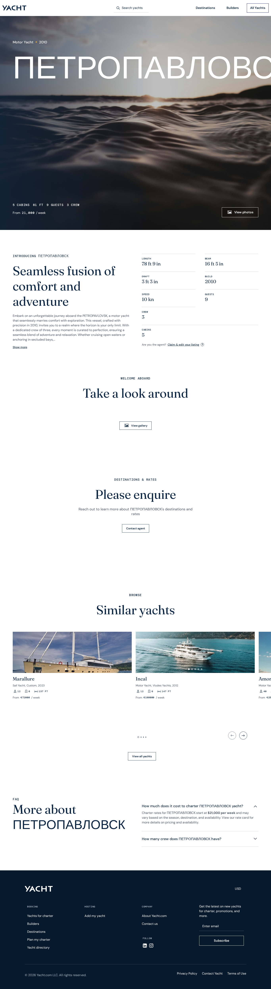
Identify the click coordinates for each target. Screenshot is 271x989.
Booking (32, 906)
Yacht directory (38, 947)
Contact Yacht (212, 973)
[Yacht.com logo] (39, 889)
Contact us (150, 924)
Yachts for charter (40, 916)
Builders (233, 8)
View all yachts (142, 756)
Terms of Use (236, 973)
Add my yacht (95, 916)
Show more (20, 347)
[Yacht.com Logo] (14, 8)
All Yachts (257, 8)
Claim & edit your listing (183, 344)
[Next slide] (243, 735)
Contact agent (135, 528)
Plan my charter (38, 940)
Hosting (90, 906)
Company (147, 906)
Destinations (205, 8)
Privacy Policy (187, 973)
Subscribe (221, 941)
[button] (17, 651)
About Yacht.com (154, 916)
